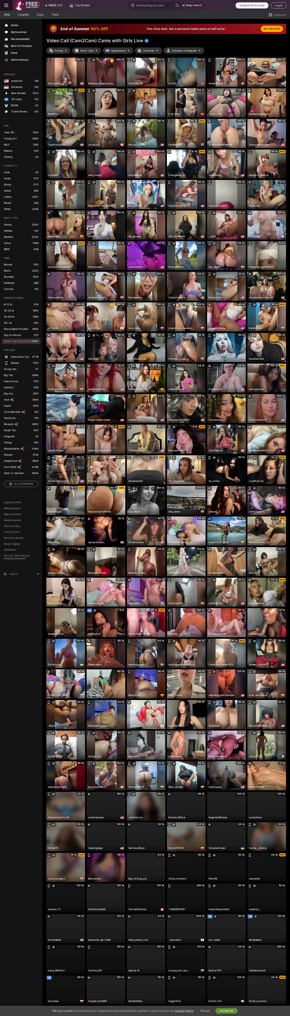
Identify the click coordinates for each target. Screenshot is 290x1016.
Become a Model (13, 538)
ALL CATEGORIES (23, 484)
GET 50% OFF (272, 28)
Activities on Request (184, 50)
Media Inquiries (12, 520)
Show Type (87, 50)
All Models (10, 549)
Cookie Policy (184, 1010)
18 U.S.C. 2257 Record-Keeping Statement (17, 557)
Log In (278, 5)
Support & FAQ (12, 502)
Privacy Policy (12, 526)
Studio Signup (12, 544)
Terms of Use (11, 532)
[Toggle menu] (6, 5)
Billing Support (12, 508)
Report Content (12, 514)
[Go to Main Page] (27, 5)
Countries (148, 50)
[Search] (177, 5)
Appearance (118, 50)
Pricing (59, 50)
